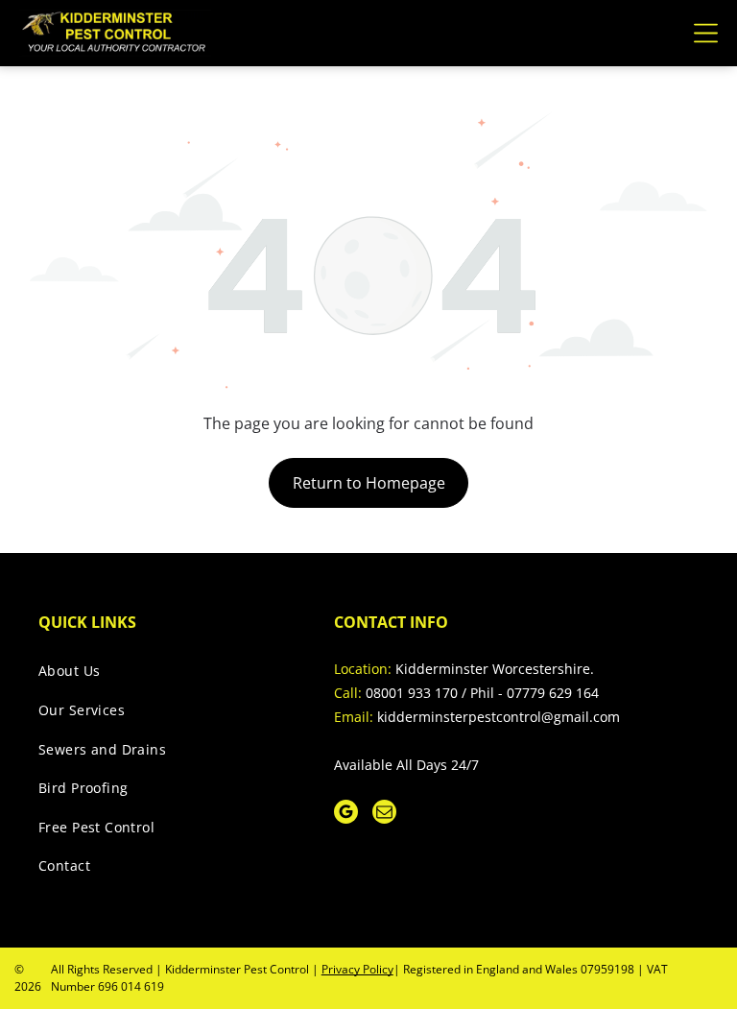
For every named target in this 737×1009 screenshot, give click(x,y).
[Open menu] (706, 33)
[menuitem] (166, 676)
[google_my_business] (346, 814)
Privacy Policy (357, 969)
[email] (384, 814)
